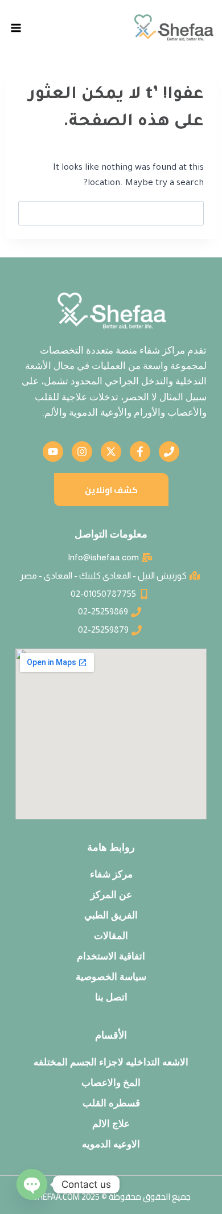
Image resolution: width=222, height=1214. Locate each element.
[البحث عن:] (111, 213)
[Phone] (169, 451)
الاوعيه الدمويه (111, 1144)
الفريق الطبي (111, 915)
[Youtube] (53, 451)
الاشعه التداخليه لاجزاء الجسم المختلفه (111, 1062)
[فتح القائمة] (16, 27)
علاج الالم (111, 1123)
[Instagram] (82, 451)
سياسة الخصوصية (111, 976)
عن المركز (111, 894)
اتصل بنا (111, 997)
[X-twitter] (111, 451)
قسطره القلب (111, 1103)
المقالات (111, 935)
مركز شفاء (111, 874)
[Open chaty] (32, 1184)
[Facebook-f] (140, 451)
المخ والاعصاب (111, 1082)
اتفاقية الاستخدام (111, 956)
